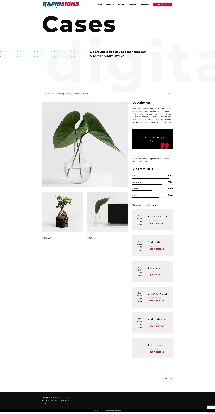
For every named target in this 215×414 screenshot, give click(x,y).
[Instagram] (172, 398)
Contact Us (145, 5)
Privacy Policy (99, 411)
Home (99, 5)
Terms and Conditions (113, 411)
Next (167, 379)
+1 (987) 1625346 (156, 223)
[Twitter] (169, 398)
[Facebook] (166, 398)
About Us (110, 5)
